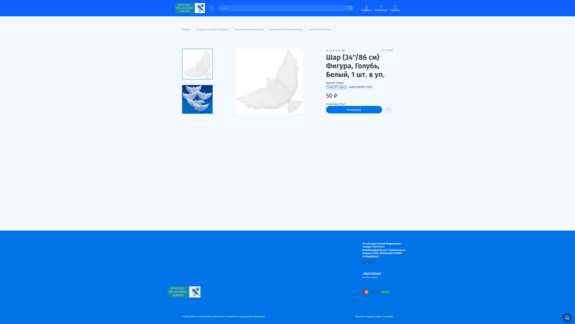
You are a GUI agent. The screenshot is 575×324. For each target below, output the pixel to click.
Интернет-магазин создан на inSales (374, 316)
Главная (186, 29)
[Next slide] (197, 109)
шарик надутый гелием (360, 87)
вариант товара (335, 82)
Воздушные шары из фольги (212, 29)
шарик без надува (336, 87)
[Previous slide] (223, 81)
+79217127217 (371, 274)
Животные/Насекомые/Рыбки (286, 29)
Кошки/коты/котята (320, 29)
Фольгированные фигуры (249, 29)
